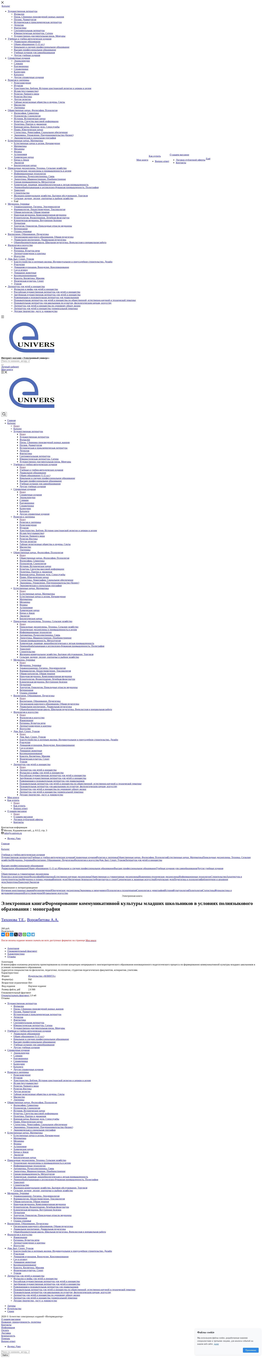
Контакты (6, 1324)
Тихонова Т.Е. (13, 920)
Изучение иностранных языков (17, 890)
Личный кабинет (10, 366)
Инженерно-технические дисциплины (159, 876)
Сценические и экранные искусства (136, 879)
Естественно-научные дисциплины (72, 876)
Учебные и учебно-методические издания (41, 470)
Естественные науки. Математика (37, 593)
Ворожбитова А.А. (43, 920)
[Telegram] (33, 934)
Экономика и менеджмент (93, 890)
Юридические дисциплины (65, 890)
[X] (16, 934)
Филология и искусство (32, 717)
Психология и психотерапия (121, 890)
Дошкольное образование (14, 868)
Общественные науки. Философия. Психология (44, 558)
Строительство (218, 876)
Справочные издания (31, 494)
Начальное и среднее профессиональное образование (86, 868)
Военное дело (60, 879)
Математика (47, 876)
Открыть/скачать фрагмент (15, 995)
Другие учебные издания (210, 868)
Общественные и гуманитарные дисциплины (115, 876)
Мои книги (7, 369)
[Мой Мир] (11, 934)
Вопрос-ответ (8, 1341)
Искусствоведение (33, 893)
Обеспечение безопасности (81, 879)
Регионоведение (42, 890)
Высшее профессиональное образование (135, 868)
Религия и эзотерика (30, 522)
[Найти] (2, 364)
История (168, 890)
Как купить (19, 805)
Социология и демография (150, 890)
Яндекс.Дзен (14, 838)
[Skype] (29, 934)
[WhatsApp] (24, 934)
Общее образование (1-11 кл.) (43, 868)
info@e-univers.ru (13, 833)
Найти (5, 1355)
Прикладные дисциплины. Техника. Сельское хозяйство (49, 626)
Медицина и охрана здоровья (37, 879)
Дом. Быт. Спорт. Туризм (33, 737)
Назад (16, 426)
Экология (34, 882)
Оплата (5, 1330)
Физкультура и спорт (106, 879)
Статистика (208, 890)
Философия (35, 876)
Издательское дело (164, 879)
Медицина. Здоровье (30, 665)
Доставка (6, 1333)
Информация (8, 1327)
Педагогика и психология (187, 879)
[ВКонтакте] (3, 934)
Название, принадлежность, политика (21, 1322)
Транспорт (23, 882)
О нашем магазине (23, 816)
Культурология (181, 890)
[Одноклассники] (7, 934)
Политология (195, 890)
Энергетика (12, 882)
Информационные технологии (195, 876)
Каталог (17, 428)
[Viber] (20, 934)
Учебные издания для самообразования (176, 868)
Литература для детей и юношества (38, 770)
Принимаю (250, 1350)
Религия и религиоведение (15, 876)
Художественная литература (34, 437)
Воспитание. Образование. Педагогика (40, 701)
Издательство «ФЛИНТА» (42, 976)
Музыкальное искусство (55, 893)
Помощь (5, 1338)
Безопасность (8, 1335)
